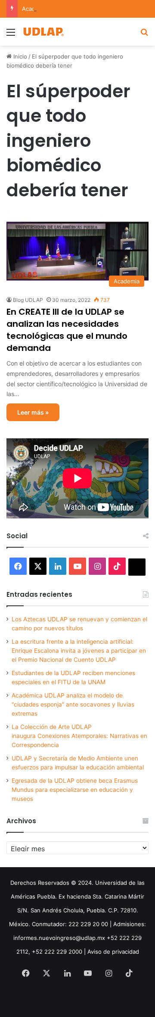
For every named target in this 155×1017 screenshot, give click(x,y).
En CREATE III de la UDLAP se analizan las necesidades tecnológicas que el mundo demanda (66, 330)
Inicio (19, 56)
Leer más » (33, 412)
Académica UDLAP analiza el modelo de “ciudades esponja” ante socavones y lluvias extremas (73, 704)
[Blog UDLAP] (43, 32)
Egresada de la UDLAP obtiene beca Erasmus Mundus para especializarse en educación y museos (75, 789)
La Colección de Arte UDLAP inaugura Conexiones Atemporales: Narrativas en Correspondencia (79, 735)
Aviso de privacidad (113, 951)
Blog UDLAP (28, 300)
